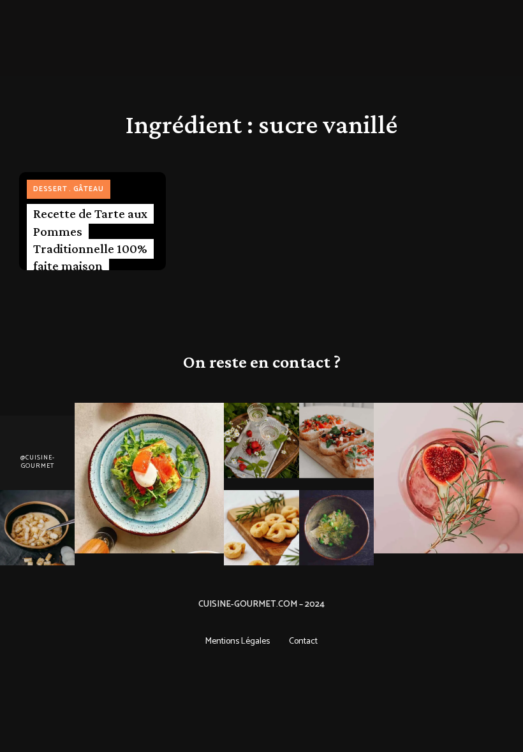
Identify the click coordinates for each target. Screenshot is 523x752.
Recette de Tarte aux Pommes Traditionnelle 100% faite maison (90, 239)
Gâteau (88, 189)
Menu (76, 25)
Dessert (50, 189)
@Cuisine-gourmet (37, 462)
